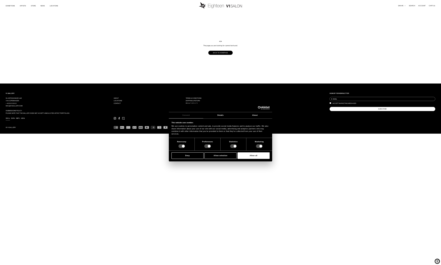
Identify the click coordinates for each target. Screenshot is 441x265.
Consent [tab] (186, 115)
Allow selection (220, 155)
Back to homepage (220, 53)
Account (422, 6)
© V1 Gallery (11, 127)
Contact (117, 103)
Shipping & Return (193, 101)
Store (33, 6)
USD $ (23, 118)
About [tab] (255, 115)
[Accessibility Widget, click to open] (437, 261)
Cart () (432, 6)
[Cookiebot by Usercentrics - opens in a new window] (260, 107)
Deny (187, 155)
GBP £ (18, 118)
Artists (23, 6)
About (116, 98)
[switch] (207, 146)
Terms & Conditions (194, 98)
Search (412, 6)
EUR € (13, 118)
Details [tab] (220, 115)
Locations (54, 6)
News (43, 6)
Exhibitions (10, 6)
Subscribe (382, 109)
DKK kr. (401, 6)
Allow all (253, 155)
